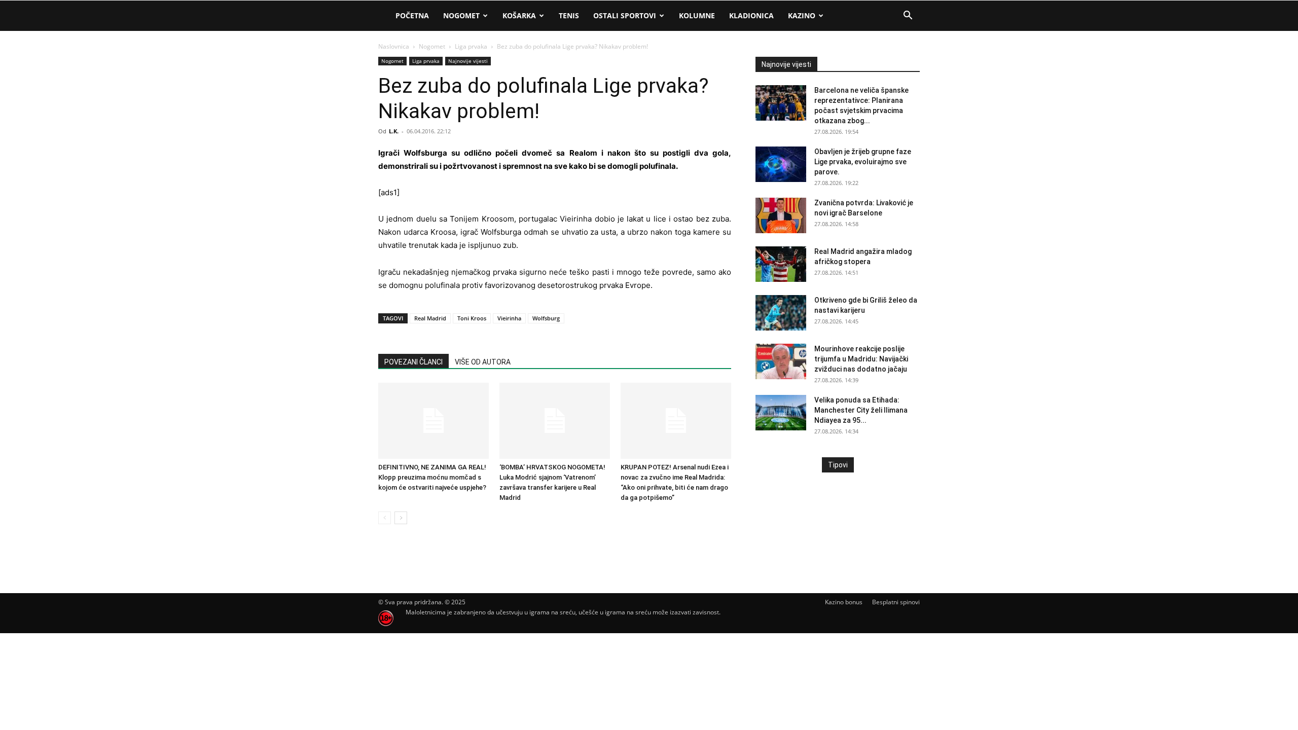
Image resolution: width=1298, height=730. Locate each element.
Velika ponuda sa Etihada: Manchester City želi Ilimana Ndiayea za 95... (861, 410)
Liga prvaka (471, 46)
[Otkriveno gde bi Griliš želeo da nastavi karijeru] (780, 313)
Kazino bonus (843, 602)
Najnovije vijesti (468, 60)
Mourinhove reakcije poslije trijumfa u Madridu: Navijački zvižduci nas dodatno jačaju (861, 359)
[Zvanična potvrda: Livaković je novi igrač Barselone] (780, 215)
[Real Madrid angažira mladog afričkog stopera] (780, 264)
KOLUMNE (697, 15)
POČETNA (412, 15)
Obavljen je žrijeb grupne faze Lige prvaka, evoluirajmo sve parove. (862, 162)
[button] (907, 16)
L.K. (394, 131)
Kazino (801, 15)
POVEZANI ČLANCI (413, 362)
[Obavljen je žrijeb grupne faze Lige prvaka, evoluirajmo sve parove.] (780, 164)
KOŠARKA (519, 15)
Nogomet (461, 15)
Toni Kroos (471, 318)
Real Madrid (430, 318)
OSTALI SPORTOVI (624, 15)
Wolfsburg (546, 318)
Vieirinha (509, 318)
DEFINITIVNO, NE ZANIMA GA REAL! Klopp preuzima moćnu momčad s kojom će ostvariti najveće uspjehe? (432, 477)
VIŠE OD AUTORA (483, 362)
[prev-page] (384, 518)
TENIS (569, 15)
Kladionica (751, 15)
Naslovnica (393, 46)
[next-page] (400, 518)
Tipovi (838, 465)
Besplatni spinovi (896, 602)
